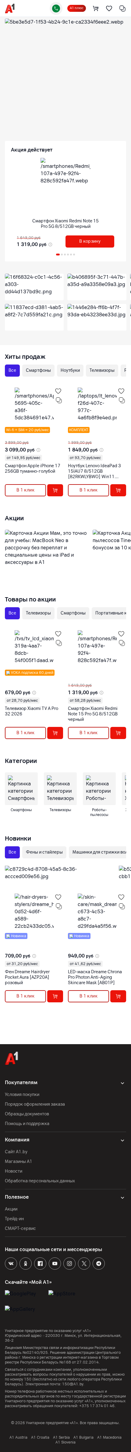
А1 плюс (76, 8)
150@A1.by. (73, 1384)
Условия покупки (22, 1094)
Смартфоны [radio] (38, 370)
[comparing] (122, 8)
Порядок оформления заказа (35, 1104)
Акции (11, 1209)
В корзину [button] (90, 241)
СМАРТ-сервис (20, 1228)
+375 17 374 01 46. (97, 1406)
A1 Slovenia (65, 1442)
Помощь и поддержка (27, 1123)
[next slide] (9, 435)
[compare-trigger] (59, 400)
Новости (13, 1171)
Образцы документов (27, 1114)
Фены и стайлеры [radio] (44, 852)
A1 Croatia (40, 1437)
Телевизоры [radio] (102, 370)
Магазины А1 (18, 1161)
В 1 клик (25, 490)
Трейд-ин (14, 1218)
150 (27, 1379)
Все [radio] (12, 370)
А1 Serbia (61, 1437)
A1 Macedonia (109, 1437)
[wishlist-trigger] (58, 391)
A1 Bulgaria (83, 1437)
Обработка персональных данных (40, 1181)
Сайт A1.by (16, 1151)
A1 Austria (18, 1437)
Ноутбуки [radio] (70, 370)
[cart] (95, 8)
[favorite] (109, 8)
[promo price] (50, 244)
